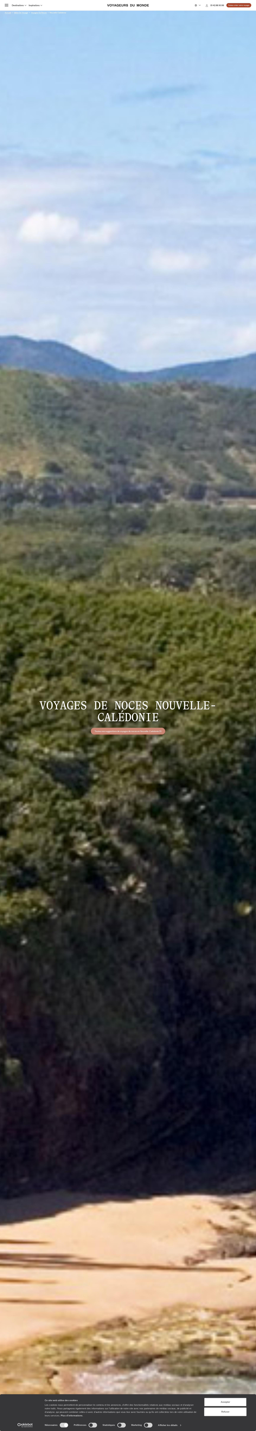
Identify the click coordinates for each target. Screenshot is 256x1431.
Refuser (225, 1411)
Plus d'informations (72, 1415)
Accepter (225, 1402)
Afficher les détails (167, 1425)
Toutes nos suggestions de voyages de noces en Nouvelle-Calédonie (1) (128, 731)
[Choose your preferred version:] (197, 5)
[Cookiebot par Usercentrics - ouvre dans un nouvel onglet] (25, 1425)
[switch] (93, 1425)
